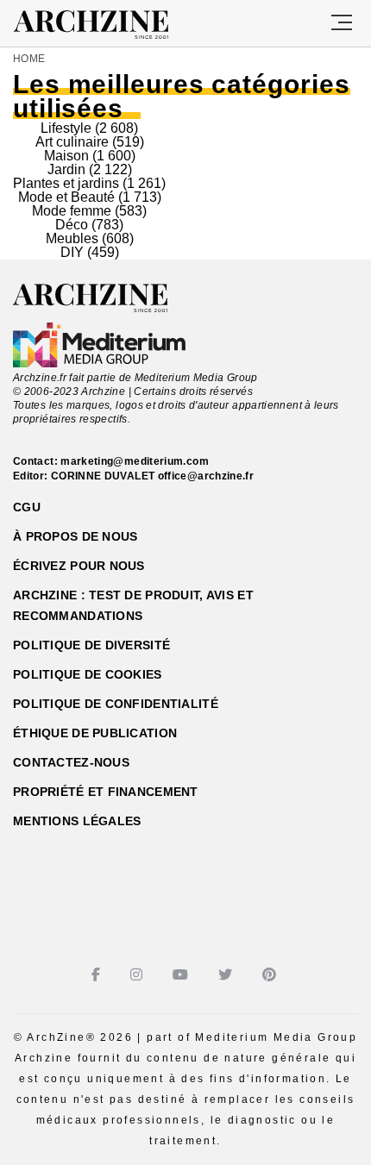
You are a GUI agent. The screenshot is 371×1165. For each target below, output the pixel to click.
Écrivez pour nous (79, 566)
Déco (71, 224)
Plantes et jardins (66, 183)
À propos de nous (75, 536)
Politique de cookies (87, 674)
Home (29, 59)
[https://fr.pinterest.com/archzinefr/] (271, 975)
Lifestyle (66, 128)
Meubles (72, 238)
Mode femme (71, 211)
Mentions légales (77, 821)
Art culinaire (72, 142)
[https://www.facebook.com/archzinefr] (97, 975)
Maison (66, 155)
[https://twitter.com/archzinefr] (227, 975)
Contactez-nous (71, 762)
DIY (72, 252)
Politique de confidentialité (115, 704)
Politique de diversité (91, 645)
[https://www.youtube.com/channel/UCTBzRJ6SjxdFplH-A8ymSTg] (182, 975)
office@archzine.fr (206, 476)
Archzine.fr (105, 298)
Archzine (106, 25)
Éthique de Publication (95, 733)
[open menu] (341, 23)
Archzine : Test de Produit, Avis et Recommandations (133, 605)
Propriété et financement (105, 792)
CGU (27, 507)
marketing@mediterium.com (134, 461)
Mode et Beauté (66, 197)
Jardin (66, 169)
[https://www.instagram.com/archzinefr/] (138, 975)
